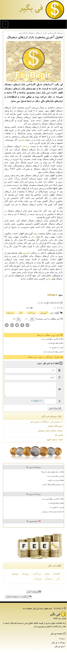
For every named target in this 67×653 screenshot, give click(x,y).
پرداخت (25, 146)
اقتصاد (56, 573)
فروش (21, 140)
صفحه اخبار (33, 591)
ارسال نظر (54, 408)
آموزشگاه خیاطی (55, 426)
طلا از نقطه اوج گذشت (55, 344)
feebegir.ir (52, 295)
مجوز (48, 278)
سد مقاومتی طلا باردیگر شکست (52, 485)
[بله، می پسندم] (32, 318)
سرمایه (10, 313)
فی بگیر (31, 9)
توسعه (15, 573)
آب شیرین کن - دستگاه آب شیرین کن (46, 421)
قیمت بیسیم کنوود (55, 439)
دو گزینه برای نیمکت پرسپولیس (52, 512)
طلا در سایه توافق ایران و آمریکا (52, 472)
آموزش (25, 253)
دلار (32, 236)
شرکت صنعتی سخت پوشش (50, 430)
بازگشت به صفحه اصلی (17, 596)
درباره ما (62, 639)
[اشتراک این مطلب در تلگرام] (27, 325)
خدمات (49, 578)
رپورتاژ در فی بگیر (58, 643)
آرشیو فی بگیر (59, 647)
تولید (47, 573)
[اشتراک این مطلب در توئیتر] (17, 325)
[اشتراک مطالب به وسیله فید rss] (6, 325)
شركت (37, 578)
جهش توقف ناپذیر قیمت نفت (52, 352)
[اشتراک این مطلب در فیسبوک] (22, 325)
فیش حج (59, 435)
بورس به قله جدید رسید (55, 476)
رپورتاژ (25, 573)
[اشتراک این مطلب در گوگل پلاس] (12, 325)
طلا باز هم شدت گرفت (55, 481)
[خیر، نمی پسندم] (18, 318)
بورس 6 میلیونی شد (55, 348)
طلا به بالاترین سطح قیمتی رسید (52, 339)
